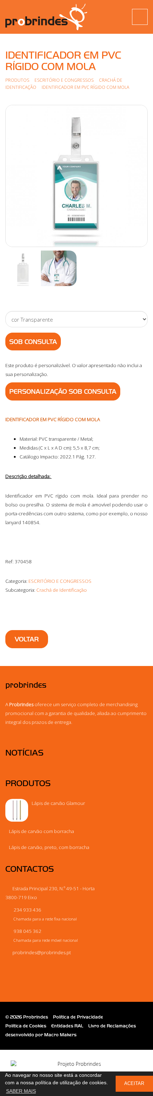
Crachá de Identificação (61, 590)
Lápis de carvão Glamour (58, 803)
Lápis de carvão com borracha (41, 831)
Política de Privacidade (78, 1017)
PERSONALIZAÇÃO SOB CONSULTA (62, 392)
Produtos (17, 80)
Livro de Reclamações (112, 1025)
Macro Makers (60, 1034)
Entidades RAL (67, 1025)
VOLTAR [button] (27, 639)
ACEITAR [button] (134, 1083)
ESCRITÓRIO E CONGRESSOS (64, 80)
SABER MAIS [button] (21, 1091)
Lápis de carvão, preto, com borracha (49, 847)
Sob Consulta (33, 342)
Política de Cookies (25, 1025)
